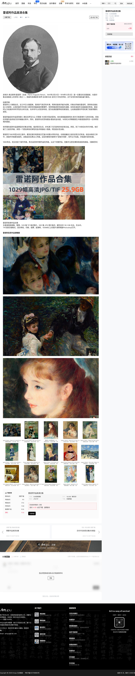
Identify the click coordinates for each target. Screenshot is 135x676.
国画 (23, 3)
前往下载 (95, 17)
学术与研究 (69, 3)
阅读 (78, 3)
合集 (60, 3)
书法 (29, 3)
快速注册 (129, 3)
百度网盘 (31, 513)
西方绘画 (43, 3)
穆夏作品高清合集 (12, 531)
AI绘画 (84, 3)
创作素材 (52, 3)
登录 (121, 3)
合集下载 (7, 17)
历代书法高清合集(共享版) (86, 531)
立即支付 (47, 507)
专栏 (35, 3)
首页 (17, 3)
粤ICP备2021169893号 (32, 673)
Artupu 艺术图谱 (17, 673)
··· (90, 3)
